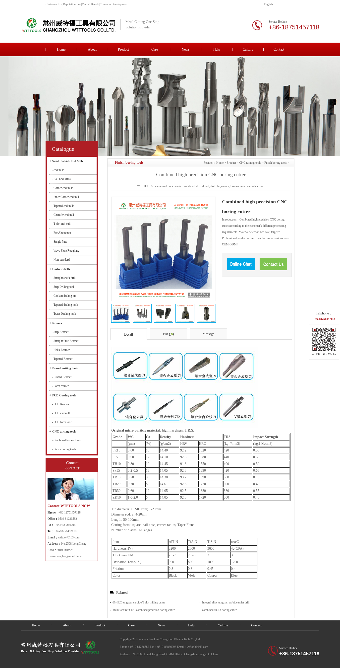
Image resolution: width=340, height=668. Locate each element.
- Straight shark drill (63, 278)
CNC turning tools (250, 162)
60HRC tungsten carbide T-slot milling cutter (139, 602)
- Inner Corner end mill (65, 197)
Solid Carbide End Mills (67, 161)
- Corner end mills (62, 188)
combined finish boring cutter (219, 610)
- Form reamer (60, 386)
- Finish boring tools (64, 449)
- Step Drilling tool (63, 287)
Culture (248, 49)
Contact (279, 49)
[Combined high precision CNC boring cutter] (120, 313)
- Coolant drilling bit (64, 295)
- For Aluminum (61, 232)
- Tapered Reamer (62, 359)
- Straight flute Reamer (65, 341)
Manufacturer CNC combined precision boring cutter (144, 610)
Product (123, 49)
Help (216, 49)
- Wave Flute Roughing (65, 250)
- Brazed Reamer (61, 377)
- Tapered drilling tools (65, 304)
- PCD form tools (62, 422)
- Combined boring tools (66, 440)
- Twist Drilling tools (64, 313)
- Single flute (59, 241)
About (92, 49)
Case (154, 49)
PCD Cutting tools (64, 395)
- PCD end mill (61, 413)
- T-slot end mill (61, 223)
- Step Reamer (60, 332)
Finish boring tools (275, 162)
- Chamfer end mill (63, 215)
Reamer (57, 323)
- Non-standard (61, 259)
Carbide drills (61, 269)
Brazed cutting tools (65, 368)
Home (61, 49)
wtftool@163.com (68, 537)
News (185, 49)
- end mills (58, 170)
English (268, 4)
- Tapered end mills (63, 206)
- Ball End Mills (61, 179)
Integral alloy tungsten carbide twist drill (225, 602)
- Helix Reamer (61, 350)
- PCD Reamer (60, 404)
